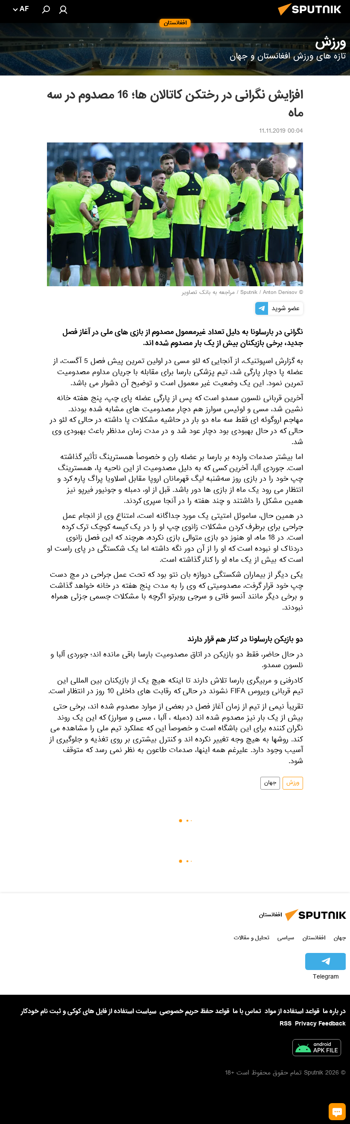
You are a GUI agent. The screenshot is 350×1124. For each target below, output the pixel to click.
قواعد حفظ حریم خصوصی (194, 1011)
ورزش (292, 783)
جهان (270, 783)
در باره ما (334, 1011)
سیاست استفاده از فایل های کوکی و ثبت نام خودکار (88, 1011)
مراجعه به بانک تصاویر (208, 293)
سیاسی (285, 938)
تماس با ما (247, 1012)
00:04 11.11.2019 (281, 132)
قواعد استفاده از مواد (292, 1011)
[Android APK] (317, 1049)
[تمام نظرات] (337, 1111)
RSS (286, 1024)
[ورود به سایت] (63, 9)
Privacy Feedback (320, 1024)
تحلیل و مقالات (251, 938)
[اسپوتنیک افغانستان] (312, 18)
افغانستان (314, 938)
